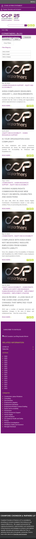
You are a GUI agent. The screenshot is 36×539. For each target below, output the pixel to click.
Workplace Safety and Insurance (16, 289)
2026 (5, 356)
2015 (5, 378)
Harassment (7, 410)
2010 (5, 388)
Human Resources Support (13, 85)
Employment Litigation (20, 293)
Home (3, 30)
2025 (5, 358)
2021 (5, 366)
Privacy (6, 420)
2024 (5, 360)
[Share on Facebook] (28, 106)
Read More (6, 105)
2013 (5, 382)
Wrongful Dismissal (10, 426)
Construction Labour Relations (13, 396)
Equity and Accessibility (12, 133)
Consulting (7, 398)
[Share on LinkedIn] (32, 106)
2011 (5, 386)
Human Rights (8, 182)
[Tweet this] (30, 106)
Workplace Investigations (11, 422)
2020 (5, 368)
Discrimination (8, 400)
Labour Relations (9, 416)
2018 (5, 372)
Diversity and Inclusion (20, 534)
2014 (5, 380)
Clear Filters (7, 43)
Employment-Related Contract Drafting (15, 406)
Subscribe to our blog (12, 329)
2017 (5, 374)
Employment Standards (11, 404)
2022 (5, 364)
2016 (5, 376)
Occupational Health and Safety (13, 418)
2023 (5, 362)
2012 (5, 384)
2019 (5, 370)
